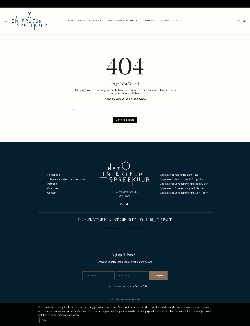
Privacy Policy (142, 286)
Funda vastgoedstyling (21, 4)
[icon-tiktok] (244, 20)
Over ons (80, 4)
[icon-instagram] (239, 20)
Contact (89, 4)
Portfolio (69, 4)
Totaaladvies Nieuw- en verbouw (48, 4)
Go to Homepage (125, 119)
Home (6, 4)
